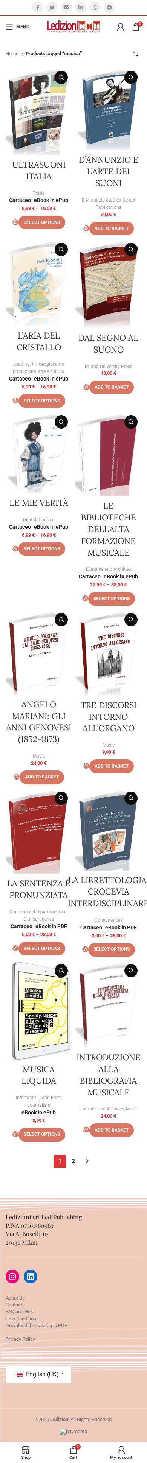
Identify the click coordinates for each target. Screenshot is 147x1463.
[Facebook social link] (37, 7)
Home (13, 53)
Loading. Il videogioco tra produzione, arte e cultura (38, 368)
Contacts (15, 1305)
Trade (38, 193)
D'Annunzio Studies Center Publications (108, 203)
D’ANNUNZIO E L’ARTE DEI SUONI (108, 171)
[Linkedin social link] (80, 7)
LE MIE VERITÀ (38, 502)
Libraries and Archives (108, 569)
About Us (15, 1298)
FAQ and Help (20, 1311)
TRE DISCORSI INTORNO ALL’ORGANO (108, 717)
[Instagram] (12, 1276)
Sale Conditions (22, 1319)
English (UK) (41, 1374)
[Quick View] (15, 222)
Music (39, 756)
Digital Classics (38, 519)
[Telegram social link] (109, 7)
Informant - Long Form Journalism (39, 1101)
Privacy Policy (20, 1339)
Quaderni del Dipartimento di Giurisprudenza (38, 915)
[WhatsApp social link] (95, 7)
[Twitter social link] (52, 7)
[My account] (120, 26)
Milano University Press (108, 366)
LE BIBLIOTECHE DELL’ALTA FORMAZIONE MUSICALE (108, 529)
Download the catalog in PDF (36, 1325)
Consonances (108, 920)
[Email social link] (66, 7)
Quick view (61, 77)
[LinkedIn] (30, 1276)
